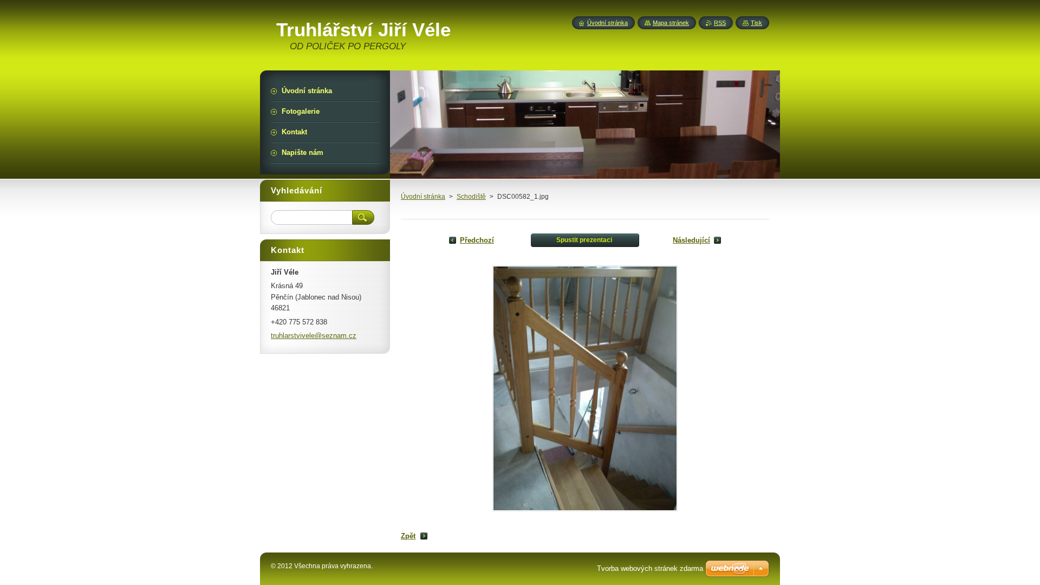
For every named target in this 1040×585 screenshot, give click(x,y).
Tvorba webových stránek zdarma (650, 568)
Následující (691, 240)
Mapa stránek (671, 23)
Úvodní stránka (423, 196)
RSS (720, 23)
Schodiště (471, 196)
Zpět (408, 536)
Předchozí (477, 240)
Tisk (756, 23)
